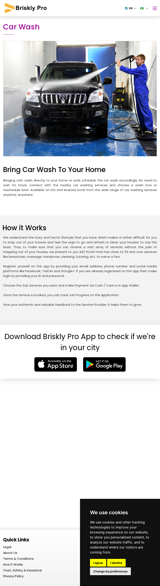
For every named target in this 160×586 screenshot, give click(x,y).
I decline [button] (116, 563)
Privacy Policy (13, 576)
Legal (7, 546)
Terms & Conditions (18, 558)
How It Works (13, 564)
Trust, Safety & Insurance (22, 570)
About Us (10, 552)
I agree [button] (98, 563)
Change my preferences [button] (110, 571)
